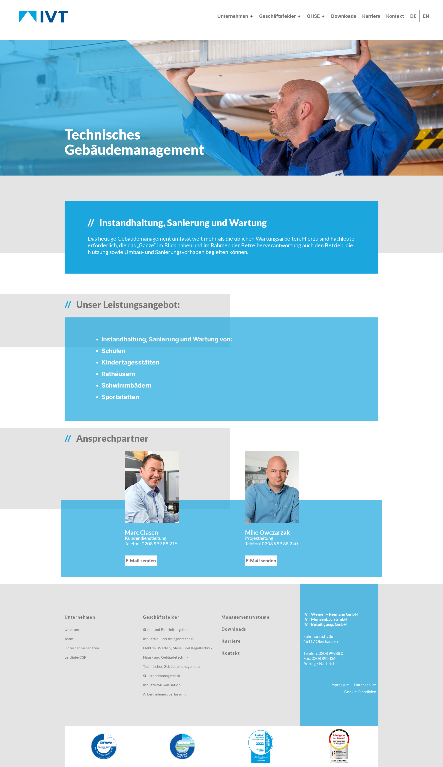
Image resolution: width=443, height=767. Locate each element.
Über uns (72, 629)
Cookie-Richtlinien (360, 691)
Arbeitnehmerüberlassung (164, 694)
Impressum (340, 685)
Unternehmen (232, 16)
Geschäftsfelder (277, 16)
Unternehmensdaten (82, 648)
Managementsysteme (246, 617)
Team (69, 638)
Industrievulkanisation (162, 685)
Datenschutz (365, 685)
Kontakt (395, 16)
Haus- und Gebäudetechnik (166, 657)
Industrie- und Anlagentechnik (168, 638)
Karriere (371, 16)
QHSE (313, 16)
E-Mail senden (141, 560)
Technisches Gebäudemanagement (171, 666)
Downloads (343, 16)
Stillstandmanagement (161, 675)
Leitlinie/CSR (75, 657)
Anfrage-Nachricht (320, 663)
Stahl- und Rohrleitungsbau (166, 629)
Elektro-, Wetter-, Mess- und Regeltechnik (177, 648)
